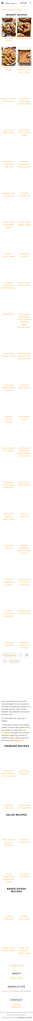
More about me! (16, 740)
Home (4, 9)
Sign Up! (6, 991)
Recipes (11, 9)
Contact (16, 1004)
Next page (14, 661)
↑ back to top (16, 966)
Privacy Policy (16, 978)
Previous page (10, 655)
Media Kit (16, 1007)
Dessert (19, 9)
